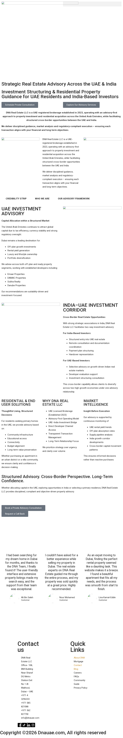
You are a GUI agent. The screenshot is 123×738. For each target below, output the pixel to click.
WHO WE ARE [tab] (42, 198)
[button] (92, 4)
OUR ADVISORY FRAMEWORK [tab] (74, 198)
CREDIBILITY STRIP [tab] (16, 198)
